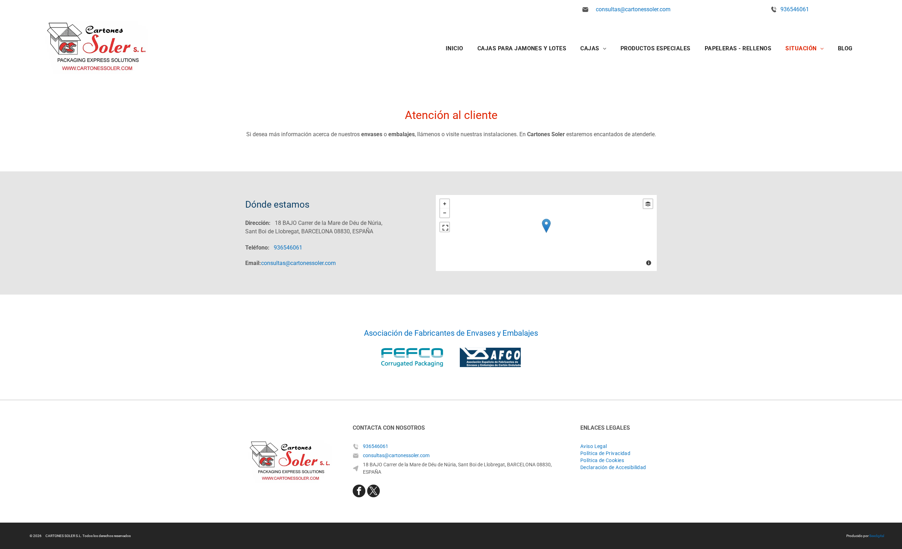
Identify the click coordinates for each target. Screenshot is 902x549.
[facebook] (359, 492)
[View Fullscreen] (444, 227)
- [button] (444, 212)
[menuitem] (454, 48)
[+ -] (546, 233)
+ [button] (444, 203)
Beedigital (876, 536)
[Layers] (648, 203)
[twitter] (373, 492)
